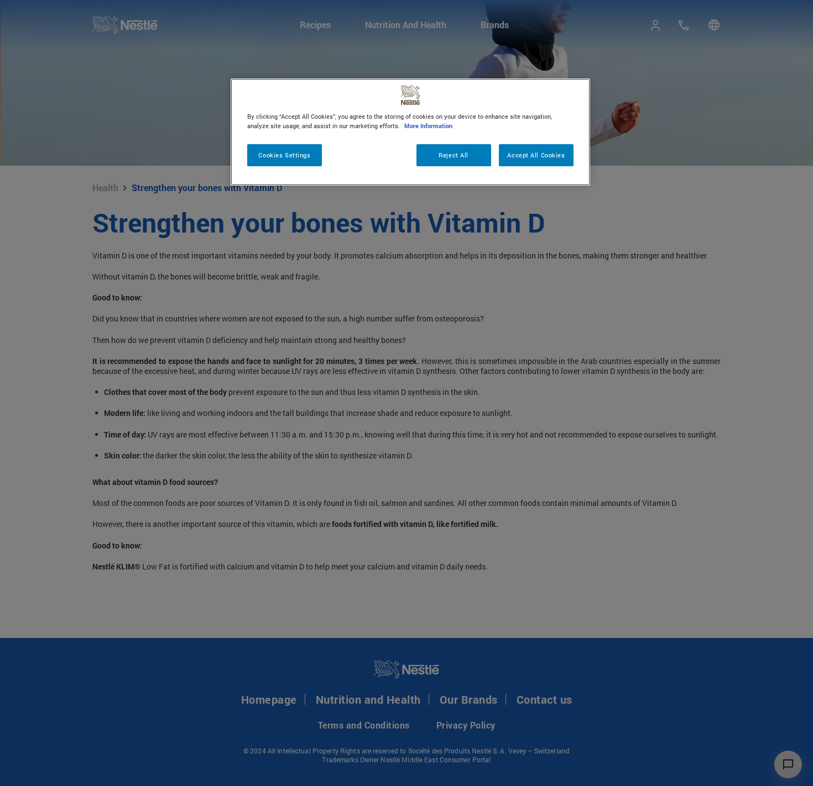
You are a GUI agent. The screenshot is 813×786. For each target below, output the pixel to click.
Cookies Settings (284, 155)
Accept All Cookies (536, 155)
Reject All (453, 155)
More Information (428, 126)
